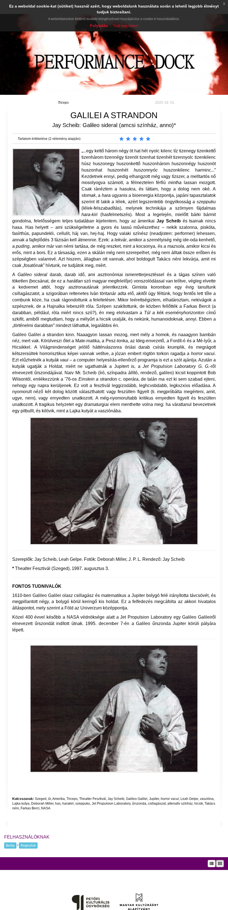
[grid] (220, 863)
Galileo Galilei (136, 799)
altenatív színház (180, 803)
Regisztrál (28, 845)
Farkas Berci (30, 808)
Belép (10, 845)
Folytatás (99, 25)
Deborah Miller (42, 803)
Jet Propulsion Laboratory (111, 803)
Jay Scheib (116, 799)
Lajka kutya (20, 803)
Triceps (63, 103)
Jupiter (154, 799)
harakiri (68, 803)
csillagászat (157, 803)
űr (49, 799)
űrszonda (139, 803)
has (58, 803)
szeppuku (82, 803)
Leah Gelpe (189, 799)
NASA (45, 808)
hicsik (198, 803)
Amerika (58, 799)
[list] (211, 863)
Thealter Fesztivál (92, 799)
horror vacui (170, 799)
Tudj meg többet (125, 26)
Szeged (40, 799)
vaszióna (207, 799)
